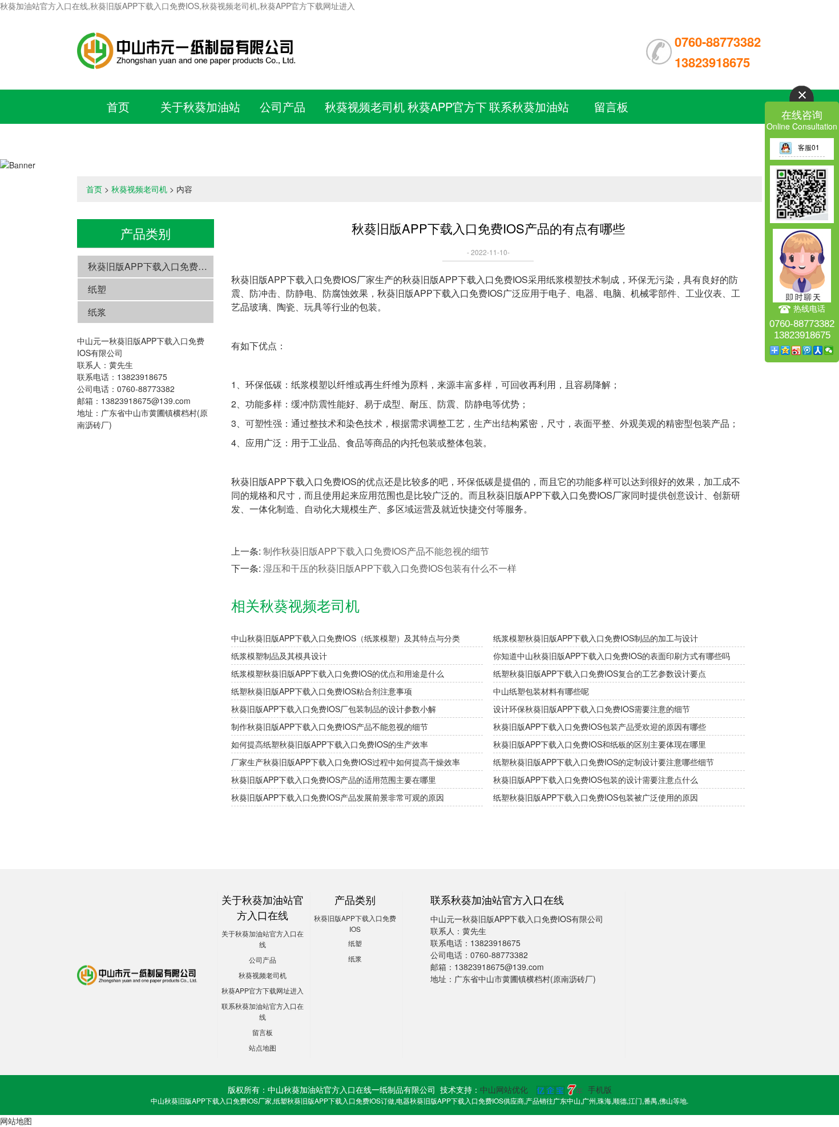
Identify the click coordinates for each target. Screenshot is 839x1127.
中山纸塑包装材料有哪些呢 (541, 691)
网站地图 (16, 1120)
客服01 (809, 147)
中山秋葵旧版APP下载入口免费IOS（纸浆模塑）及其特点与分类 (345, 638)
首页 (118, 106)
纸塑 (97, 289)
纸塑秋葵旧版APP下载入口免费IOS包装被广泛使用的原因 (595, 797)
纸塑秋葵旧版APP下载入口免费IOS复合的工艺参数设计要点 (599, 673)
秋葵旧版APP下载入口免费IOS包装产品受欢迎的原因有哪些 (599, 726)
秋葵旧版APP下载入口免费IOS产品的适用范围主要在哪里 (333, 779)
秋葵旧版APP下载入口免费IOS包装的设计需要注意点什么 (595, 779)
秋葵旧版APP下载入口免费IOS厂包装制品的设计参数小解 (333, 708)
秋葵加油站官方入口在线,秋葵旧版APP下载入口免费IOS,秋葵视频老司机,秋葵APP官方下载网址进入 (177, 5)
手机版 (600, 1089)
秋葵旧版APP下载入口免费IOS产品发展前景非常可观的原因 (337, 797)
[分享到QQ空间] (785, 350)
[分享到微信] (829, 350)
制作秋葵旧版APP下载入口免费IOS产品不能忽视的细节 (376, 551)
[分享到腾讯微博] (807, 350)
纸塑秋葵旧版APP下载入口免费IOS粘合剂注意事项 (321, 691)
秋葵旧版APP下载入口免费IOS (150, 266)
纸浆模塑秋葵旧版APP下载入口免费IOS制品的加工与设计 (595, 638)
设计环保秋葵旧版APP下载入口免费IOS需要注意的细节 (591, 708)
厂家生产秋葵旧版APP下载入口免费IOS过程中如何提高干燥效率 (345, 762)
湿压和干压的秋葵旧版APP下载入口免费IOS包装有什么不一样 (390, 568)
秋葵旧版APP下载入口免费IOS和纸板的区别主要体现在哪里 (599, 744)
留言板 (611, 106)
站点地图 (262, 1047)
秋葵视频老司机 (365, 106)
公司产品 (282, 106)
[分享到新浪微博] (796, 350)
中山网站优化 (504, 1089)
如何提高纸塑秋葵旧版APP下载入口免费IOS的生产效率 (329, 744)
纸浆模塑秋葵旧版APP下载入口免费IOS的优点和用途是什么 (337, 673)
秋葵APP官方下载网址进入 (262, 990)
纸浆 (97, 311)
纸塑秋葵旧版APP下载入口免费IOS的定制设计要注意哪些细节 (603, 762)
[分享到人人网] (818, 350)
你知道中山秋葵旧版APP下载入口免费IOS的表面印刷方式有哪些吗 (611, 655)
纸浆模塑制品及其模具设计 (279, 655)
